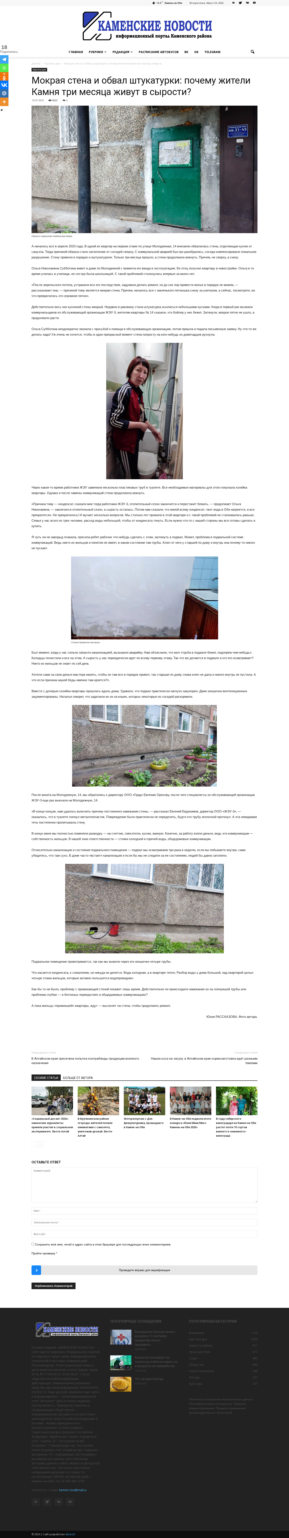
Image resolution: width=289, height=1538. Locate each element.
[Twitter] (240, 3)
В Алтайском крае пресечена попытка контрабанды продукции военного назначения (85, 1061)
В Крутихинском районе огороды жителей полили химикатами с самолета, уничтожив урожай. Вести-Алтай (95, 1127)
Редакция (121, 52)
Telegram (212, 52)
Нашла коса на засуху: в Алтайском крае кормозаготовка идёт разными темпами (204, 1061)
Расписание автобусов (159, 52)
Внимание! (196, 1333)
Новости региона (201, 1371)
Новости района (201, 1345)
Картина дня (39, 69)
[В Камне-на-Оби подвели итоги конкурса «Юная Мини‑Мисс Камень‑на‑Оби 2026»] (190, 1101)
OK (196, 52)
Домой (36, 63)
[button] (252, 52)
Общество (196, 1365)
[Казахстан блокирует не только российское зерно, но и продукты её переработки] (120, 1362)
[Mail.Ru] (4, 93)
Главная (76, 52)
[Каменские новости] (144, 26)
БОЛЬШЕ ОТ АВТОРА (78, 1078)
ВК (186, 52)
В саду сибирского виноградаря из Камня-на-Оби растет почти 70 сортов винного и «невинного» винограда (236, 1127)
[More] (4, 102)
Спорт (193, 1358)
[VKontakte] (247, 3)
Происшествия (199, 1352)
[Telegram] (4, 59)
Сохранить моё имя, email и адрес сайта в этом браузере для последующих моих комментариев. (103, 1244)
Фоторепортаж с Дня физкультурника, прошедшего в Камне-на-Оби (144, 1123)
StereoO (70, 1534)
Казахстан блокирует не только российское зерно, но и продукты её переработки (156, 1362)
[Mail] (233, 3)
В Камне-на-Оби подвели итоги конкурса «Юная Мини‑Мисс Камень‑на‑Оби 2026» (190, 1123)
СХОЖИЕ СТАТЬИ (46, 1078)
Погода (194, 1377)
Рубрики (96, 52)
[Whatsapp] (4, 68)
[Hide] (1, 110)
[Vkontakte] (4, 85)
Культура (195, 1384)
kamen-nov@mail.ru (73, 1490)
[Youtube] (254, 3)
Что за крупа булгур (149, 1379)
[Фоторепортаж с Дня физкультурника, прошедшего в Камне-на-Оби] (144, 1101)
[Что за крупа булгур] (120, 1384)
